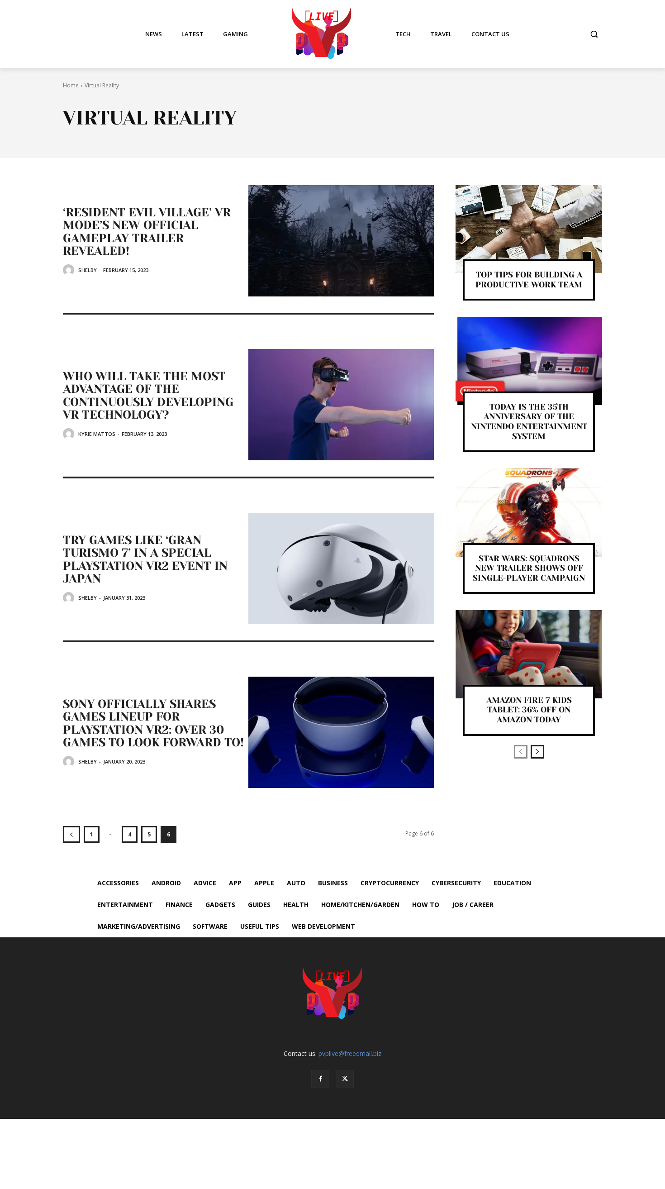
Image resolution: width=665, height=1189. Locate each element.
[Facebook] (320, 1079)
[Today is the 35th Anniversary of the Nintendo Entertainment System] (529, 361)
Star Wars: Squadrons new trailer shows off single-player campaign (529, 568)
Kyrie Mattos (96, 433)
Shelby (87, 270)
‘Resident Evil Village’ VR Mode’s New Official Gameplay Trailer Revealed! (147, 231)
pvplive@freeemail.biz (349, 1053)
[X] (345, 1079)
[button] (594, 34)
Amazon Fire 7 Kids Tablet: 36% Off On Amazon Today (529, 710)
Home (71, 85)
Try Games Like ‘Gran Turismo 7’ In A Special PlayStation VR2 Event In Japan (145, 559)
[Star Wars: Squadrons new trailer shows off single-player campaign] (529, 512)
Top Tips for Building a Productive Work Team (528, 279)
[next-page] (537, 752)
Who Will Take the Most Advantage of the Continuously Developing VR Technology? (148, 395)
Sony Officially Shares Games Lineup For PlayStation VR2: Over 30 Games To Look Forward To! (153, 723)
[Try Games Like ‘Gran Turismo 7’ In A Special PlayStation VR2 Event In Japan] (341, 568)
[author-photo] (70, 270)
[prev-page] (71, 834)
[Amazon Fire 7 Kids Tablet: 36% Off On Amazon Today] (529, 654)
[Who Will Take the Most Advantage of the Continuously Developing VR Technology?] (341, 404)
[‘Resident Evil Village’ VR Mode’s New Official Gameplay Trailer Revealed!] (341, 240)
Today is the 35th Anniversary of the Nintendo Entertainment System (529, 421)
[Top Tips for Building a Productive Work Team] (529, 229)
